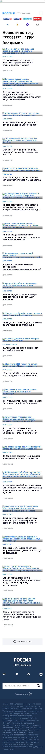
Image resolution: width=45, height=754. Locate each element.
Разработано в (21, 694)
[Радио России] (28, 19)
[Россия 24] (18, 19)
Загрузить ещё (25, 641)
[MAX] (27, 23)
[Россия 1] (8, 19)
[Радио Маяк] (38, 20)
